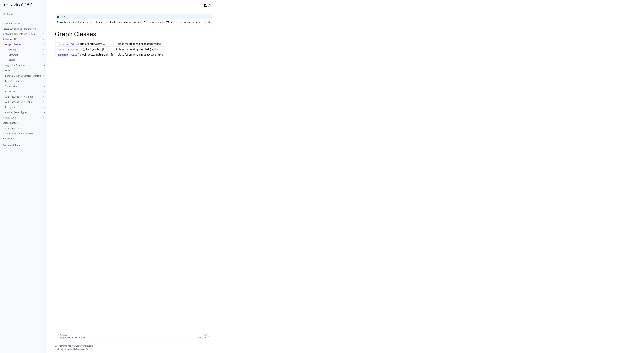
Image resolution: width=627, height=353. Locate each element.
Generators (11, 70)
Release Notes (10, 122)
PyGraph (12, 49)
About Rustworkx (11, 23)
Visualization (9, 117)
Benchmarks (9, 138)
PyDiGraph (13, 54)
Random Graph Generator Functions (23, 75)
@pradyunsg (81, 349)
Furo (91, 349)
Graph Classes (13, 44)
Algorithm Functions (15, 65)
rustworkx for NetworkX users (18, 133)
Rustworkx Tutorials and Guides (19, 34)
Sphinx (68, 349)
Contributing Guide (12, 128)
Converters (11, 91)
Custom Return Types (16, 112)
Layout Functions (13, 81)
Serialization (11, 86)
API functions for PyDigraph (19, 96)
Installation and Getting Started (19, 28)
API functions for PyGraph (18, 102)
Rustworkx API (10, 39)
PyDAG (11, 60)
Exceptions (10, 107)
